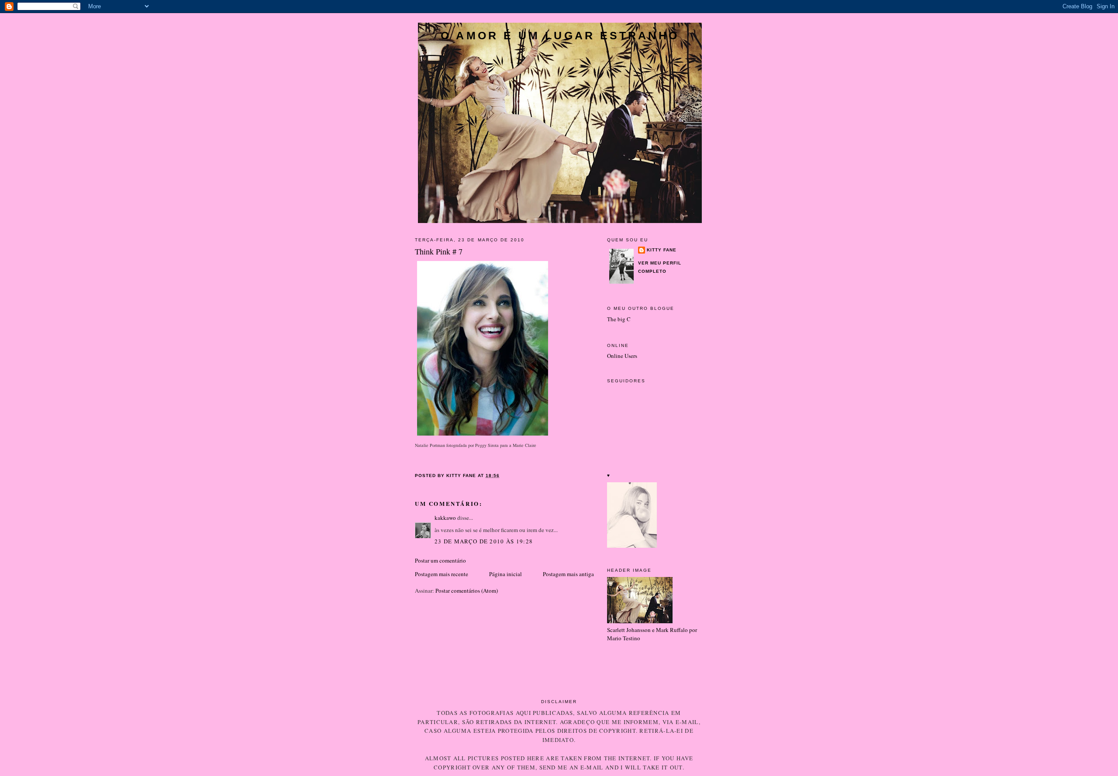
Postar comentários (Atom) (466, 590)
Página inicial (505, 574)
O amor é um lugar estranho (560, 35)
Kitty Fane (661, 249)
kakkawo (445, 518)
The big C (619, 319)
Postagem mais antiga (568, 574)
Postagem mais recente (441, 574)
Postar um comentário (440, 560)
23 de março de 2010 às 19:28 (484, 541)
